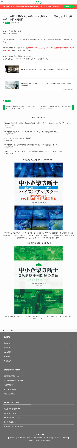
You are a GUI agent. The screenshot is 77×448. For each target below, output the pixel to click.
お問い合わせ (57, 437)
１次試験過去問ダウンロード (13, 380)
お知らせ (7, 22)
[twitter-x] (36, 434)
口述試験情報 (8, 385)
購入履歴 (65, 437)
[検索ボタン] (74, 2)
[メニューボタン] (2, 2)
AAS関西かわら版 (10, 413)
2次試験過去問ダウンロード (13, 376)
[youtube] (38, 434)
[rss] (41, 434)
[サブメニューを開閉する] (72, 343)
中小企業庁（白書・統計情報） (14, 426)
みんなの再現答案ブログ (12, 409)
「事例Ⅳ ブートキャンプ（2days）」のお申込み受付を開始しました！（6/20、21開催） (34, 152)
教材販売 (7, 356)
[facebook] (34, 434)
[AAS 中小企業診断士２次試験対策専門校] (38, 2)
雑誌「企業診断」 (10, 394)
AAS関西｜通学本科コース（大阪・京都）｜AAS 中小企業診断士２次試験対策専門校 (46, 84)
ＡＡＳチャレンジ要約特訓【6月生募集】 (18, 139)
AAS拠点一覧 (21, 437)
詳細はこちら (69, 6)
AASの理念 (12, 437)
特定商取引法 (48, 437)
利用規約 (29, 437)
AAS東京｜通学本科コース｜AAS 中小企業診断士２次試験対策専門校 (44, 69)
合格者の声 (7, 361)
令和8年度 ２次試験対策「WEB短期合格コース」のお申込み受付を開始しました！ (32, 133)
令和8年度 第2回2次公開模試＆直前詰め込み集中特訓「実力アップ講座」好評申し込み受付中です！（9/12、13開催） (37, 125)
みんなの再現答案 (10, 389)
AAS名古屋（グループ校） (13, 418)
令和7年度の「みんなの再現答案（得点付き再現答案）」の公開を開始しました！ (31, 146)
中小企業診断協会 (10, 422)
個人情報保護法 (38, 437)
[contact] (43, 434)
